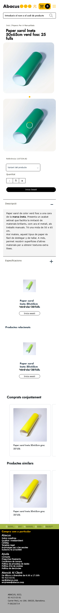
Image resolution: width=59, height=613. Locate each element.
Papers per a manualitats (23, 25)
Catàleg (5, 543)
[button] (6, 430)
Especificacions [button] (29, 261)
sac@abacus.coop (10, 580)
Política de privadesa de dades (15, 564)
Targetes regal (8, 545)
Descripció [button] (29, 204)
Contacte (6, 557)
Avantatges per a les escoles (15, 547)
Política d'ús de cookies (12, 566)
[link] (35, 6)
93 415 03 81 (8, 578)
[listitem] (30, 430)
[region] (29, 232)
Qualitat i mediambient (12, 540)
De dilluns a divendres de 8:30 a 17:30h (21, 575)
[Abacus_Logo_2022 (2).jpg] (17, 6)
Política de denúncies (11, 568)
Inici (8, 25)
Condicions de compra (12, 561)
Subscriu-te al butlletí (12, 549)
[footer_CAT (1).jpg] (29, 526)
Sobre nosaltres (9, 538)
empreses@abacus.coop (13, 582)
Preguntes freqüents (11, 559)
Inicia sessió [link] (31, 189)
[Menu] (54, 6)
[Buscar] (51, 16)
